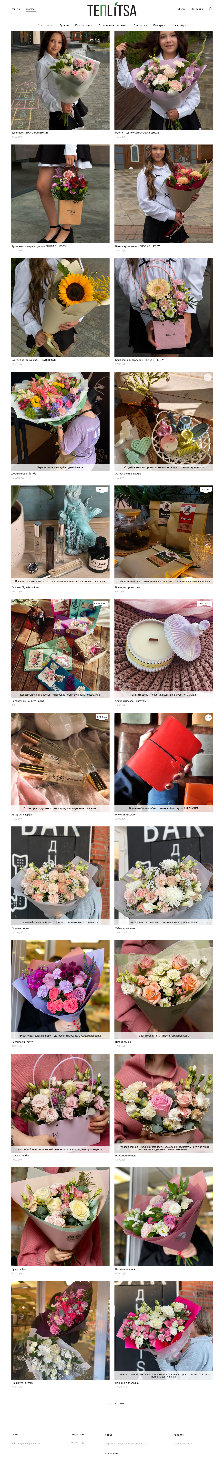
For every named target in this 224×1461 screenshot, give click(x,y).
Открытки (140, 25)
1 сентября (178, 25)
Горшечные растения (113, 25)
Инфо (181, 9)
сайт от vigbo (112, 1453)
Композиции (83, 25)
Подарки (159, 25)
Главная (15, 9)
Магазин (31, 9)
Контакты (197, 9)
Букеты (64, 25)
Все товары (45, 25)
